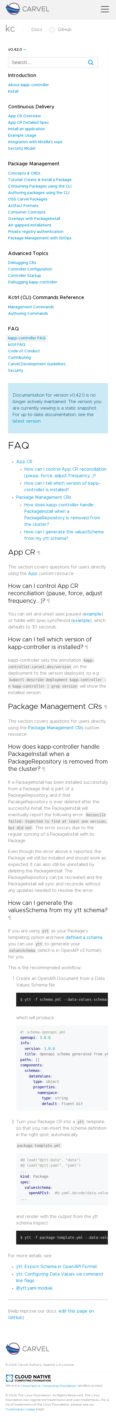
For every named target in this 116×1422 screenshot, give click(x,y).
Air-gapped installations (30, 225)
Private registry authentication (35, 232)
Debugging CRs (22, 263)
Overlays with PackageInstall (34, 219)
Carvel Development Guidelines (37, 364)
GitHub (64, 30)
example (92, 614)
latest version (27, 421)
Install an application (26, 129)
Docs (36, 30)
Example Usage (22, 136)
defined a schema (84, 937)
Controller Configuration (30, 269)
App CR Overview (24, 116)
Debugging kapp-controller (32, 282)
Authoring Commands (28, 314)
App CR (24, 462)
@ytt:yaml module (34, 1288)
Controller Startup (24, 276)
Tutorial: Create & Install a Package (40, 180)
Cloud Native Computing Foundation (49, 1385)
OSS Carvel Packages (27, 199)
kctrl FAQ (16, 345)
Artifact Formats (23, 206)
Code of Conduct (24, 351)
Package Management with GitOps (39, 238)
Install (13, 91)
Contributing (19, 358)
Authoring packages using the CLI (38, 193)
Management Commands (31, 307)
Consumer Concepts (27, 212)
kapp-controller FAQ (27, 338)
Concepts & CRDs (24, 173)
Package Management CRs (43, 497)
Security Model (21, 148)
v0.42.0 (15, 50)
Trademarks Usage (20, 1409)
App (32, 573)
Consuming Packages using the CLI (39, 186)
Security (15, 371)
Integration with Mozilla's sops (35, 142)
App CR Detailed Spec (28, 123)
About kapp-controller (28, 85)
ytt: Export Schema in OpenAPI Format (56, 1266)
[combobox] (53, 62)
